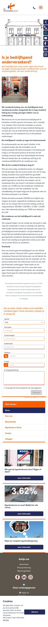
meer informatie (24, 478)
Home (7, 410)
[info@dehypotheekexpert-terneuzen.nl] (45, 38)
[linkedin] (45, 49)
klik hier (6, 620)
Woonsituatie (10, 422)
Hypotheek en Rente (13, 427)
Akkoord (34, 612)
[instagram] (45, 54)
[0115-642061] (34, 7)
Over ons (8, 416)
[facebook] (45, 43)
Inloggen (8, 439)
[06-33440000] (45, 32)
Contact (8, 433)
